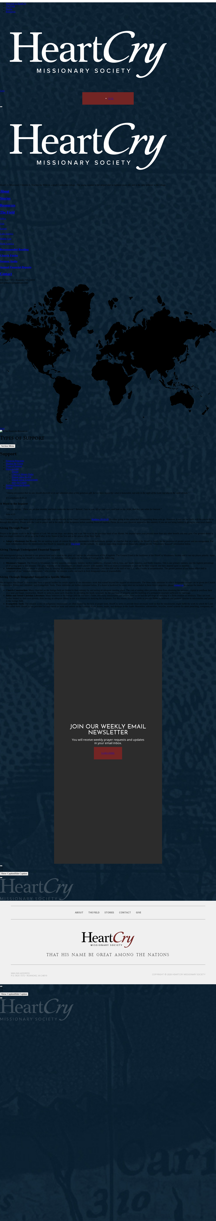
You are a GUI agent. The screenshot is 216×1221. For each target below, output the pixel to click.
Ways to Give (12, 469)
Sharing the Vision (14, 463)
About (79, 912)
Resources (10, 11)
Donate (15, 471)
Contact (125, 912)
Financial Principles (15, 461)
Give (2, 91)
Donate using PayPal (21, 477)
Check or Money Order (23, 474)
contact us (178, 585)
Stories (9, 9)
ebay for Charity (19, 482)
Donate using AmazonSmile (25, 479)
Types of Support (14, 466)
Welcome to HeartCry (16, 3)
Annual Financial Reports (18, 485)
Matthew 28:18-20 (100, 519)
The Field (10, 6)
